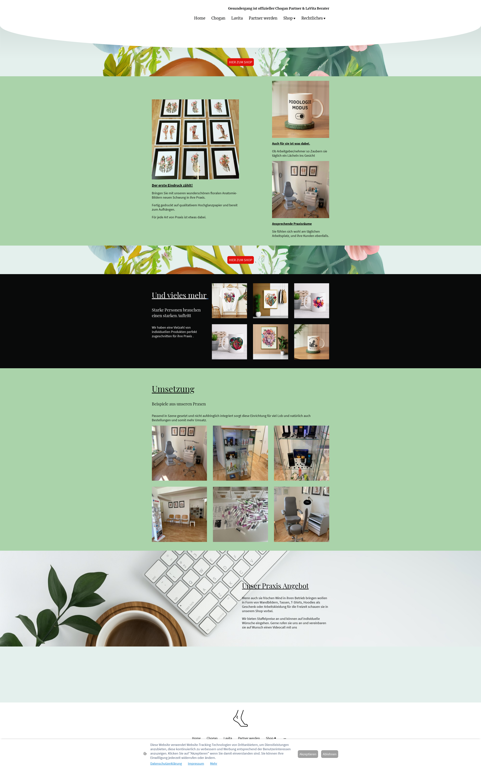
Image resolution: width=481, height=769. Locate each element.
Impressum (196, 763)
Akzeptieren (307, 754)
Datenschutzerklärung (166, 763)
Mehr (213, 763)
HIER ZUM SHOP (240, 62)
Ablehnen (330, 754)
